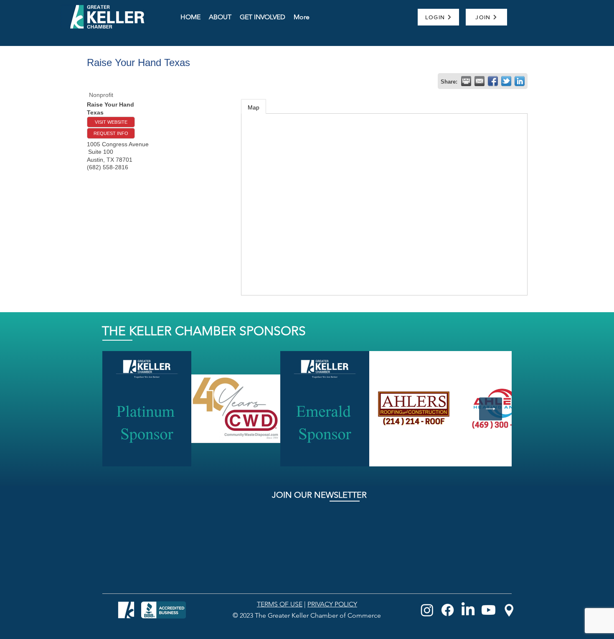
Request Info (111, 133)
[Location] (509, 610)
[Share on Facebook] (493, 81)
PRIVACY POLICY (332, 604)
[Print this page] (466, 81)
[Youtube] (488, 610)
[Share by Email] (479, 81)
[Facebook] (447, 610)
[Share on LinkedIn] (520, 81)
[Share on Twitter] (506, 81)
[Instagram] (427, 610)
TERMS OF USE (279, 604)
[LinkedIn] (468, 610)
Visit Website (111, 122)
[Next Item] (490, 408)
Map (253, 107)
